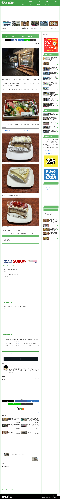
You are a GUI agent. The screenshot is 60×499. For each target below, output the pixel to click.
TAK (10, 365)
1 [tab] (28, 31)
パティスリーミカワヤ (8, 237)
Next (58, 25)
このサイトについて (48, 150)
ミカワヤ (4, 379)
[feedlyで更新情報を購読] (11, 372)
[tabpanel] (6, 25)
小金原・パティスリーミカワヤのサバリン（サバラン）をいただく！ (18, 130)
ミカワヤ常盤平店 (7, 239)
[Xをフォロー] (9, 372)
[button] (33, 40)
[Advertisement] (30, 13)
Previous (1, 25)
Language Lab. (47, 189)
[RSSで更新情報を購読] (12, 372)
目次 (19, 235)
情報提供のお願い (7, 240)
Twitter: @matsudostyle (49, 153)
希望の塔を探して (48, 187)
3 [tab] (31, 31)
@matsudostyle (21, 343)
